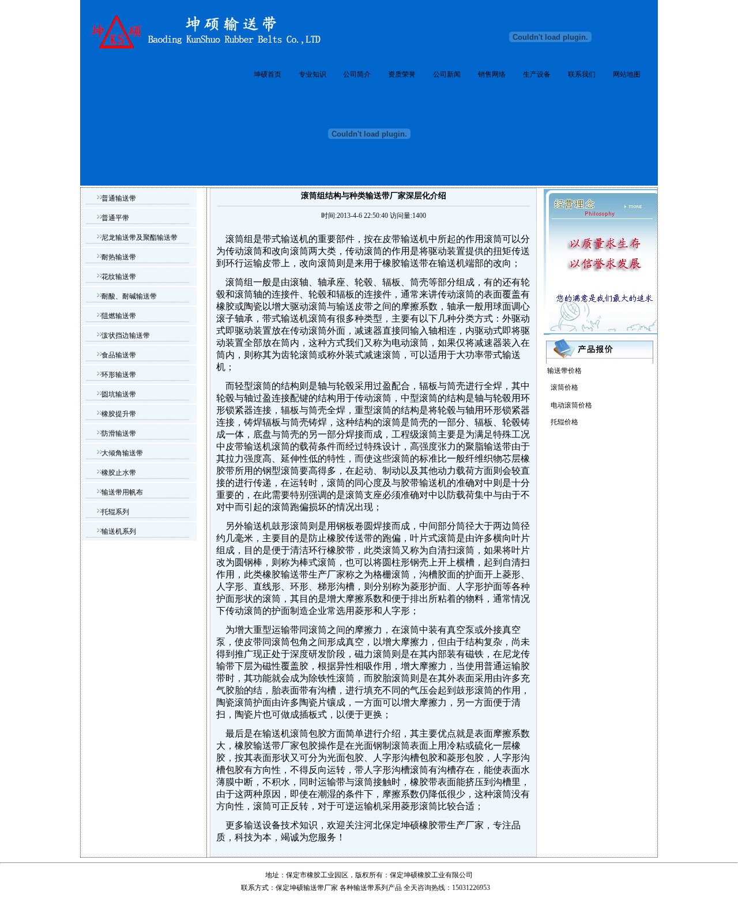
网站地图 (627, 74)
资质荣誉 (402, 74)
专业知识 (312, 74)
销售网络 (492, 74)
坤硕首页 (267, 74)
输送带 (363, 888)
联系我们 (582, 74)
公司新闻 (447, 74)
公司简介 (357, 74)
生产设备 (537, 74)
